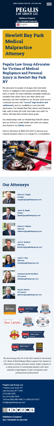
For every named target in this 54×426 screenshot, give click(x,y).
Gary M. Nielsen (23, 290)
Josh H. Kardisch (23, 242)
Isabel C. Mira (22, 258)
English (23, 24)
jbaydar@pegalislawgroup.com (28, 215)
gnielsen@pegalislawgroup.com (29, 295)
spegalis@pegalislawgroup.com (29, 200)
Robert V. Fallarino (24, 226)
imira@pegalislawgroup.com (28, 263)
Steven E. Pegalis (24, 195)
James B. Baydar (23, 210)
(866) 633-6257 (33, 399)
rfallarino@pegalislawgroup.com (29, 231)
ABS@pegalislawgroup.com (27, 279)
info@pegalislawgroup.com (14, 402)
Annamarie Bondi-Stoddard (27, 274)
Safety (21, 125)
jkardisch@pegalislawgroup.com (29, 247)
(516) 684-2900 (36, 3)
